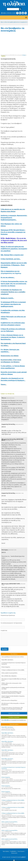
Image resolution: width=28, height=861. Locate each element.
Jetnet (23, 857)
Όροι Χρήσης (6, 851)
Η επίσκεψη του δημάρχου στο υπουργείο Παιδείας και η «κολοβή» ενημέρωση (13, 292)
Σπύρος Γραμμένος (5, 667)
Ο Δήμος (24, 55)
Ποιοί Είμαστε (21, 851)
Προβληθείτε (13, 851)
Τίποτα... (3, 384)
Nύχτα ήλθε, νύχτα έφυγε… (7, 659)
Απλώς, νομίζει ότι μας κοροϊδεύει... (9, 673)
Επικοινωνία (14, 853)
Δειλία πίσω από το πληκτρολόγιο (9, 700)
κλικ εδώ (6, 720)
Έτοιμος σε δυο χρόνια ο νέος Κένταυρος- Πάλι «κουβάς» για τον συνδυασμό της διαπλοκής (12, 708)
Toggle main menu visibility (26, 17)
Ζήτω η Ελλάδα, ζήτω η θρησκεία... (9, 676)
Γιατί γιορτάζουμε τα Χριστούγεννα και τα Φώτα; (12, 656)
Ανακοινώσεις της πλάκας (10, 356)
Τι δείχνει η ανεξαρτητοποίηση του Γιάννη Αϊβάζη (12, 670)
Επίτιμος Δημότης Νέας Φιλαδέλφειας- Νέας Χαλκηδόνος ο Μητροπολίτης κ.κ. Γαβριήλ (11, 692)
